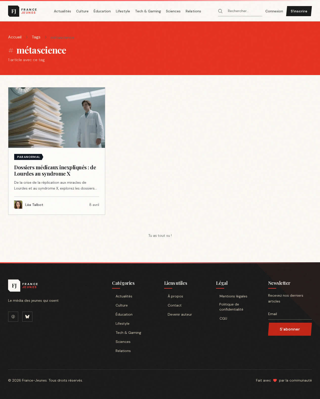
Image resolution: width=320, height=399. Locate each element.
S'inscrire (299, 11)
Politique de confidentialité (231, 307)
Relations (193, 11)
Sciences (173, 11)
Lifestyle (123, 11)
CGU (223, 318)
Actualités (62, 11)
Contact (175, 305)
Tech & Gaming (148, 11)
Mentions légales (233, 296)
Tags (36, 37)
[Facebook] (13, 317)
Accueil (15, 37)
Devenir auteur (180, 314)
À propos (175, 296)
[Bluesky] (27, 317)
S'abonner (290, 329)
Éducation (102, 11)
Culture (82, 11)
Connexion (274, 11)
